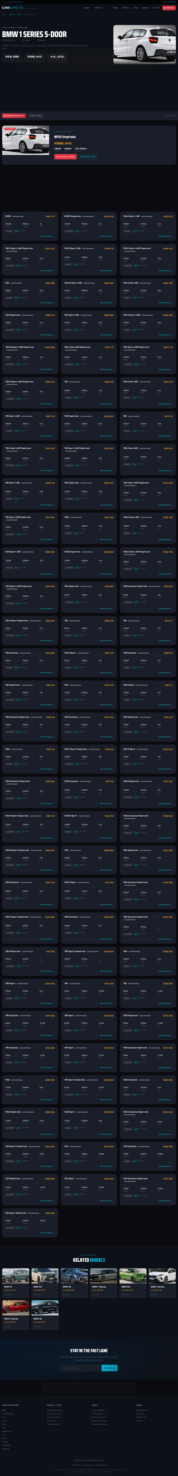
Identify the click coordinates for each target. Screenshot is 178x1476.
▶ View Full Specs (65, 157)
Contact (99, 8)
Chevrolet (5, 1449)
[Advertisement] (89, 92)
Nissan (4, 1438)
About (87, 8)
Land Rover (6, 1445)
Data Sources (141, 1417)
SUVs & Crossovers (54, 1414)
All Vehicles (172, 2)
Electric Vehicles (53, 1424)
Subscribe (110, 1368)
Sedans (156, 8)
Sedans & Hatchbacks (55, 1410)
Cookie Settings (100, 1465)
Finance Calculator (99, 1417)
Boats (165, 2)
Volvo (4, 1424)
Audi (3, 1417)
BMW (19, 14)
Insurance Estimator (99, 1424)
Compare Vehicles (98, 1410)
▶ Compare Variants (13, 116)
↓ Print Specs (35, 116)
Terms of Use (88, 1465)
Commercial (51, 1421)
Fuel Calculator (97, 1414)
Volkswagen (6, 1431)
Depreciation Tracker (99, 1421)
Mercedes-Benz (8, 1414)
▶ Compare (169, 8)
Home (115, 8)
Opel (3, 1435)
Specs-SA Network (16, 2)
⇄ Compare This (87, 157)
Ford (3, 1428)
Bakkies (145, 8)
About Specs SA (142, 1410)
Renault (5, 1442)
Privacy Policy (76, 1465)
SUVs (135, 8)
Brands (125, 8)
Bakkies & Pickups (54, 1417)
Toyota (4, 1421)
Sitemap (139, 1421)
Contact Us (140, 1414)
